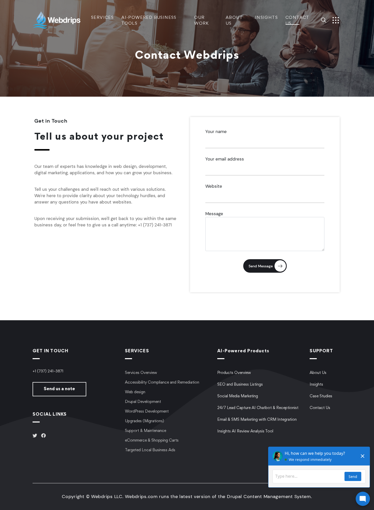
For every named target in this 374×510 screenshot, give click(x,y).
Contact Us (297, 21)
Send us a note (59, 389)
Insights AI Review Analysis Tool (245, 431)
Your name (216, 131)
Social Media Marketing (237, 396)
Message (214, 213)
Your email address (224, 159)
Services (102, 18)
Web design (135, 392)
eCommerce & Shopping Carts (152, 440)
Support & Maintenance (145, 431)
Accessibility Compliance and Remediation (162, 382)
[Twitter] (35, 436)
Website (213, 186)
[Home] (62, 19)
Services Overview (141, 373)
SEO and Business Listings (240, 384)
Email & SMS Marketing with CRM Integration (257, 419)
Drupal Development (143, 402)
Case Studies (321, 396)
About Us (234, 21)
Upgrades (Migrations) (144, 421)
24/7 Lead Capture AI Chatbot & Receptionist (257, 408)
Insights (266, 18)
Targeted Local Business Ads (150, 450)
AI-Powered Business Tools (149, 21)
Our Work (201, 21)
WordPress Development (147, 411)
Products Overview (234, 373)
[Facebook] (43, 436)
